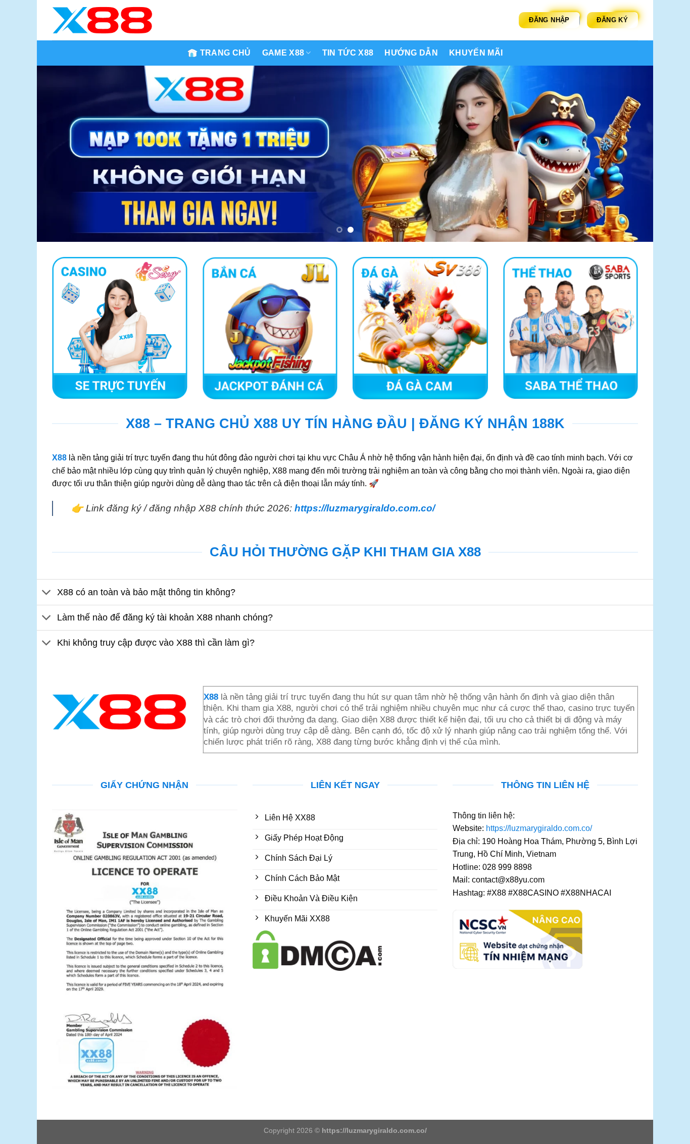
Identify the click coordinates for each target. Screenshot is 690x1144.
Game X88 (283, 52)
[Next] (628, 154)
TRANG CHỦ (225, 52)
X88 (59, 457)
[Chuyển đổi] (47, 593)
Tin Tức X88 (348, 52)
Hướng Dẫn (411, 52)
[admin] (102, 20)
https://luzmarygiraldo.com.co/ (364, 508)
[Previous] (62, 154)
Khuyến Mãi (476, 52)
